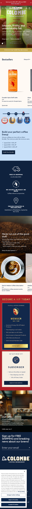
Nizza (29, 97)
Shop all (26, 59)
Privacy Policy (21, 491)
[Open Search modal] (5, 8)
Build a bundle (15, 39)
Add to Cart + (16, 346)
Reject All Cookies (13, 499)
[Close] (24, 471)
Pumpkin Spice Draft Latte (9, 97)
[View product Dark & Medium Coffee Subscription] (13, 268)
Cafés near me (6, 429)
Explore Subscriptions (16, 383)
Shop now (5, 39)
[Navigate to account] (26, 8)
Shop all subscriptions (8, 250)
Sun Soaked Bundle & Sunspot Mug (15, 4)
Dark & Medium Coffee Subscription (12, 285)
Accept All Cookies (13, 504)
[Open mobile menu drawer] (3, 8)
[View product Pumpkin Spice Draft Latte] (13, 80)
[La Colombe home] (16, 8)
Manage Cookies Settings (13, 495)
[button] (2, 43)
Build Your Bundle (8, 152)
